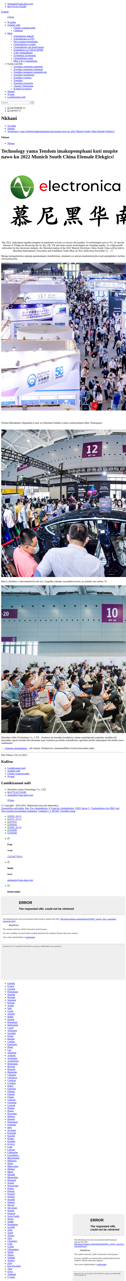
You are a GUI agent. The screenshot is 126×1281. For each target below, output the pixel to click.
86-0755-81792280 (16, 6)
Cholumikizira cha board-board (29, 47)
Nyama (10, 94)
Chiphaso (18, 30)
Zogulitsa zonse (67, 811)
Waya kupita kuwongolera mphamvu (19, 811)
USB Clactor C (82, 808)
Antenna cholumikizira (16, 748)
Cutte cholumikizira (23, 52)
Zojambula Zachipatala (25, 55)
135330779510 (14, 856)
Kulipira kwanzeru (23, 88)
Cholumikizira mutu (23, 58)
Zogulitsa (18, 80)
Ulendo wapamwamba (24, 27)
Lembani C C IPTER (48, 811)
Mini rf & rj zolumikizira (25, 61)
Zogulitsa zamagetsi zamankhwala (30, 72)
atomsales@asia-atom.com (20, 3)
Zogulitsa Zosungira (23, 83)
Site (27, 808)
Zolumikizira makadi (24, 36)
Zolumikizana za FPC (24, 39)
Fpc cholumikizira (38, 808)
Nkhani (11, 91)
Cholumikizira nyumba (25, 44)
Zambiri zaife (13, 25)
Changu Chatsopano (23, 86)
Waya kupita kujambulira (26, 41)
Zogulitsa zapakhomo (24, 75)
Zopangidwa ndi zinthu (12, 808)
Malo (9, 33)
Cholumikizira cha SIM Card (105, 808)
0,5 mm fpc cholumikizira (61, 808)
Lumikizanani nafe (16, 97)
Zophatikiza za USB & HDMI (28, 50)
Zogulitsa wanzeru (23, 77)
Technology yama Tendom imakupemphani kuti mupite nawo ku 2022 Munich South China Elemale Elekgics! (61, 131)
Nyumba (11, 22)
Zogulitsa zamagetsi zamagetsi (28, 66)
